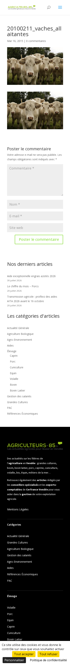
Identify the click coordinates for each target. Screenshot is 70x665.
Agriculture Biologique (20, 334)
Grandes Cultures (17, 402)
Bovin (13, 384)
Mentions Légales (18, 509)
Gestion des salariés (19, 396)
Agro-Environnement (19, 339)
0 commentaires (36, 41)
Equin (13, 373)
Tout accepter (24, 654)
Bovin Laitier (17, 390)
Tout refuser (48, 654)
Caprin (14, 355)
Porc (12, 361)
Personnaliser (14, 660)
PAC (9, 408)
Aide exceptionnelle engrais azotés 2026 (31, 276)
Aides (10, 345)
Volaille (14, 379)
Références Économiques (22, 413)
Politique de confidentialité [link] (48, 660)
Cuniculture (16, 367)
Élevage (11, 351)
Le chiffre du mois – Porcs (23, 286)
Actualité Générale (18, 328)
